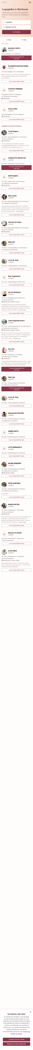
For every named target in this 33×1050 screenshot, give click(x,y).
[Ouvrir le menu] (30, 2)
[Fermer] (30, 1012)
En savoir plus (19, 211)
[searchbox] (16, 22)
